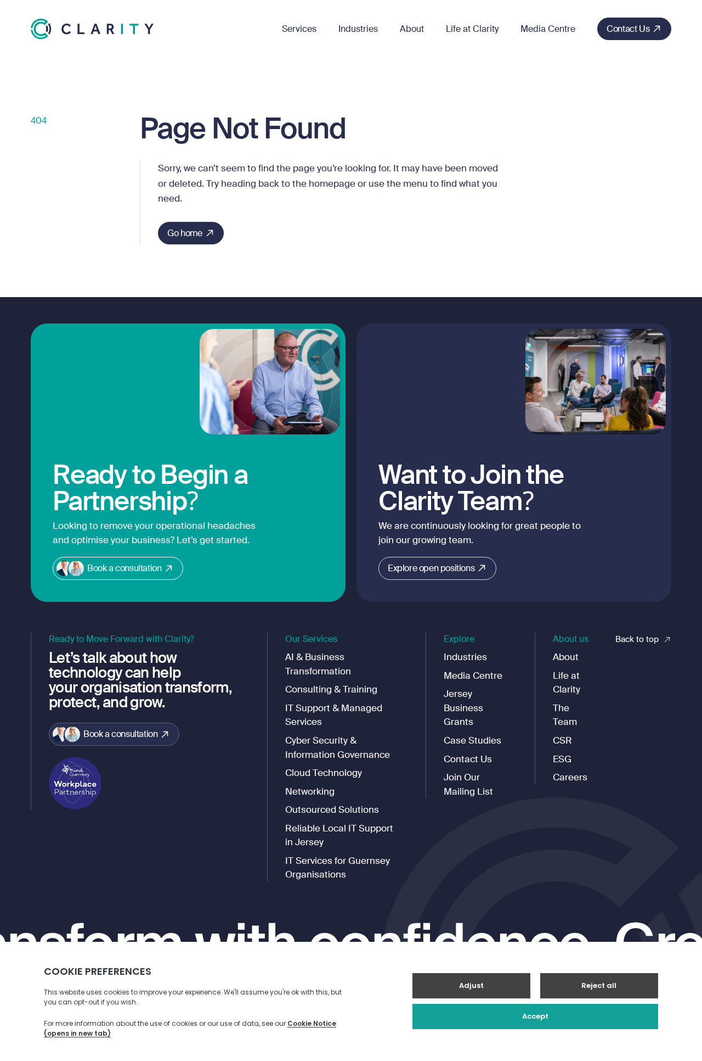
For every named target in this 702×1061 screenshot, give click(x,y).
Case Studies (472, 740)
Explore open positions (431, 568)
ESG (562, 759)
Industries (358, 29)
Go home (184, 233)
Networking (310, 791)
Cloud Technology (323, 773)
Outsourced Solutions (332, 809)
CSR (562, 740)
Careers (570, 777)
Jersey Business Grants (463, 708)
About (412, 29)
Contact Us (628, 29)
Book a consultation (124, 568)
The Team (565, 715)
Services (299, 29)
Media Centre (547, 29)
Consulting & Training (331, 689)
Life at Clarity (472, 29)
